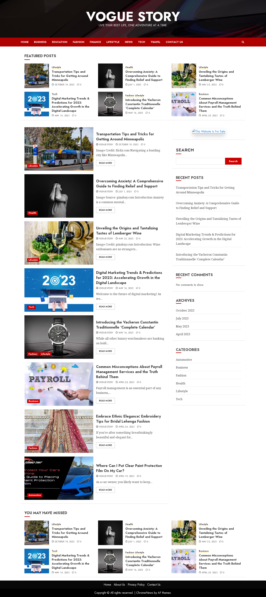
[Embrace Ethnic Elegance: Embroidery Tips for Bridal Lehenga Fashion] (58, 431)
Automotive (35, 495)
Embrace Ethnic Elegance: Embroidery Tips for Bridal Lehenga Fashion (128, 419)
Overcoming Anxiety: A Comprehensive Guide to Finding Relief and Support (143, 76)
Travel (155, 42)
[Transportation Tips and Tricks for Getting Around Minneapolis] (36, 75)
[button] (243, 42)
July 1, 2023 (134, 84)
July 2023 (182, 318)
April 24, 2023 (126, 426)
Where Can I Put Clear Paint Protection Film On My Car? (129, 468)
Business (40, 42)
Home (25, 42)
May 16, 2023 (62, 115)
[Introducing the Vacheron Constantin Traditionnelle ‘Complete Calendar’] (110, 104)
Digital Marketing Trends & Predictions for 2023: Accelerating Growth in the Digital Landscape (70, 104)
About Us (119, 585)
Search (185, 150)
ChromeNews (144, 593)
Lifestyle (112, 42)
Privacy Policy (136, 585)
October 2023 (185, 310)
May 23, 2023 (209, 84)
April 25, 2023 (210, 115)
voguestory (106, 144)
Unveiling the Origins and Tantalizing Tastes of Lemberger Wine (216, 76)
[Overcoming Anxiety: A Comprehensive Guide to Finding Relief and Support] (110, 75)
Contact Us (174, 42)
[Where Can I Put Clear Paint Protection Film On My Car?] (58, 478)
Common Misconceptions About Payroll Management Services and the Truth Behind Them (220, 104)
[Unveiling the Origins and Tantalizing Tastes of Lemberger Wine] (184, 75)
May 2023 (182, 326)
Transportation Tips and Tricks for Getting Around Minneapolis (70, 76)
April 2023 (183, 334)
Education (59, 42)
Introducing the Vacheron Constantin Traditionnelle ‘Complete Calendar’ (143, 104)
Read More (105, 163)
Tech (141, 42)
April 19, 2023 (126, 476)
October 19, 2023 (65, 84)
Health (129, 67)
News (129, 42)
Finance (95, 42)
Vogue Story (133, 16)
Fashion (78, 42)
